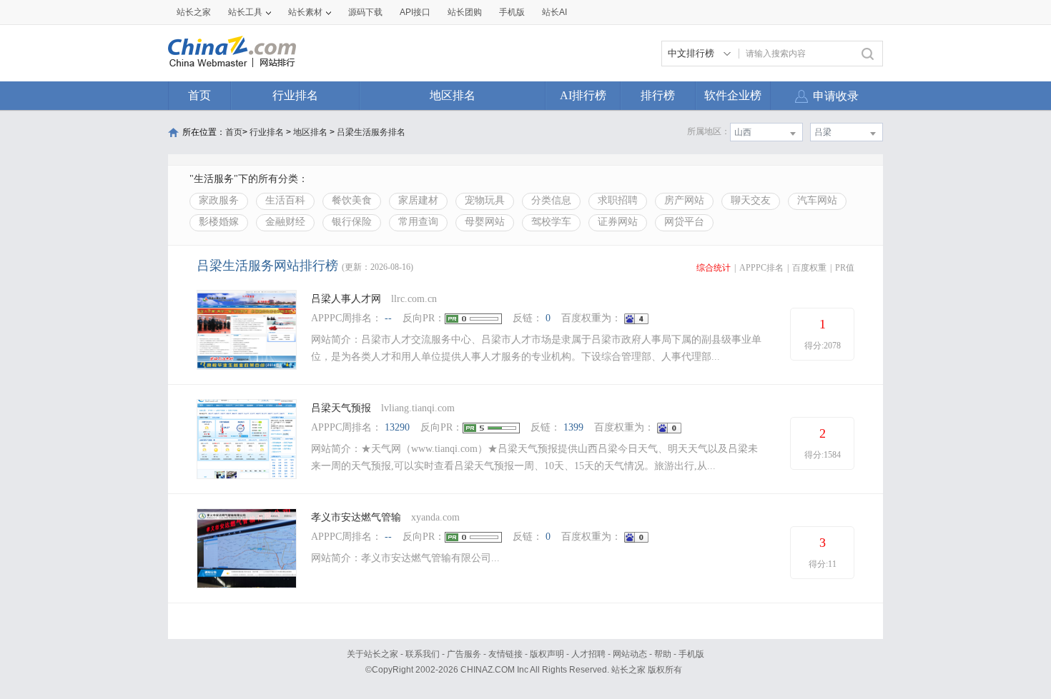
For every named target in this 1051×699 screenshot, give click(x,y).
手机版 (691, 654)
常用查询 (418, 221)
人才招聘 (588, 654)
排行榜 (658, 95)
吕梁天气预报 (341, 408)
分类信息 (551, 200)
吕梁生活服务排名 (371, 132)
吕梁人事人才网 (346, 298)
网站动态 (630, 654)
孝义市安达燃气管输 (356, 517)
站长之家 (194, 12)
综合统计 (713, 268)
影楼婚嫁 (219, 221)
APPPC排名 (761, 268)
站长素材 (305, 12)
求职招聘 (618, 200)
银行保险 (352, 221)
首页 (199, 95)
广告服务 (464, 654)
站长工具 (245, 12)
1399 (573, 427)
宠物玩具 (485, 200)
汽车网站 (817, 200)
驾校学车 (551, 221)
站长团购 (465, 12)
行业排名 (295, 95)
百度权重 (809, 268)
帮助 (662, 654)
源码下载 (365, 12)
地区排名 (452, 95)
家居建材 (418, 200)
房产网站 (684, 200)
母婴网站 (485, 221)
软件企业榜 (732, 95)
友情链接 (505, 654)
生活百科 (285, 200)
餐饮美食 (352, 200)
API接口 (415, 12)
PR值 (844, 268)
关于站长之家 (372, 654)
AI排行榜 (583, 95)
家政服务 (219, 200)
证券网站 (618, 221)
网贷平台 (684, 221)
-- (388, 318)
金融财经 (285, 221)
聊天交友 (751, 200)
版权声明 (547, 654)
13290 (397, 427)
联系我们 (422, 654)
